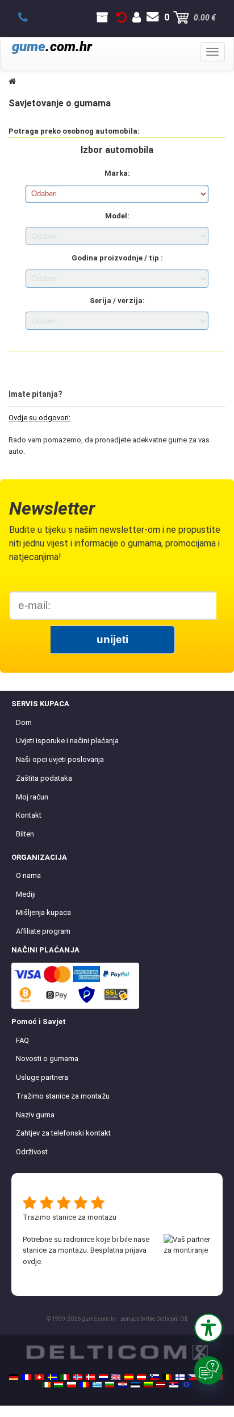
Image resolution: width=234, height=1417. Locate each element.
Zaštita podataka (44, 778)
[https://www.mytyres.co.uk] (115, 1377)
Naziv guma (35, 1115)
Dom (24, 722)
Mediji (26, 894)
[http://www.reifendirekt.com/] (186, 1384)
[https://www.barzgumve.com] (109, 1384)
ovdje (32, 1261)
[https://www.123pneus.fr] (26, 1377)
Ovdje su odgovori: (39, 417)
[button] (208, 1328)
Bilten (25, 834)
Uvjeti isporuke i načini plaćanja (67, 740)
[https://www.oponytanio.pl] (71, 1384)
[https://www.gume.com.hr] (122, 1384)
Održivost (32, 1151)
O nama (28, 875)
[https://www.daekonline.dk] (90, 1377)
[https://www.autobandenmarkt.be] (167, 1377)
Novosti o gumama (47, 1058)
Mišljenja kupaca (43, 912)
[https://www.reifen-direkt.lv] (160, 1384)
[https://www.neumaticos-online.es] (128, 1377)
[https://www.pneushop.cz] (192, 1377)
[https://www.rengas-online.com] (180, 1377)
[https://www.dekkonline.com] (77, 1377)
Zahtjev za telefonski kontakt (63, 1133)
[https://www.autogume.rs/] (173, 1384)
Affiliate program (43, 931)
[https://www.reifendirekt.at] (141, 1377)
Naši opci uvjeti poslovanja (60, 759)
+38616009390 (29, 17)
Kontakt (28, 815)
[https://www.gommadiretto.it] (64, 1377)
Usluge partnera (42, 1077)
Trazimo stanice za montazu (69, 1217)
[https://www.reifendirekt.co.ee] (135, 1384)
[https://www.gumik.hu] (58, 1384)
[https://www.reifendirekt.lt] (148, 1384)
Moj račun (32, 797)
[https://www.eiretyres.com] (46, 1384)
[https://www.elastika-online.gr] (97, 1384)
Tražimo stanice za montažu (63, 1096)
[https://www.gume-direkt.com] (154, 1377)
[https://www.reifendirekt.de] (13, 1377)
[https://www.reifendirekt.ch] (39, 1377)
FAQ (22, 1040)
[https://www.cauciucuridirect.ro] (84, 1384)
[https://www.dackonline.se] (52, 1377)
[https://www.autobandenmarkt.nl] (103, 1377)
